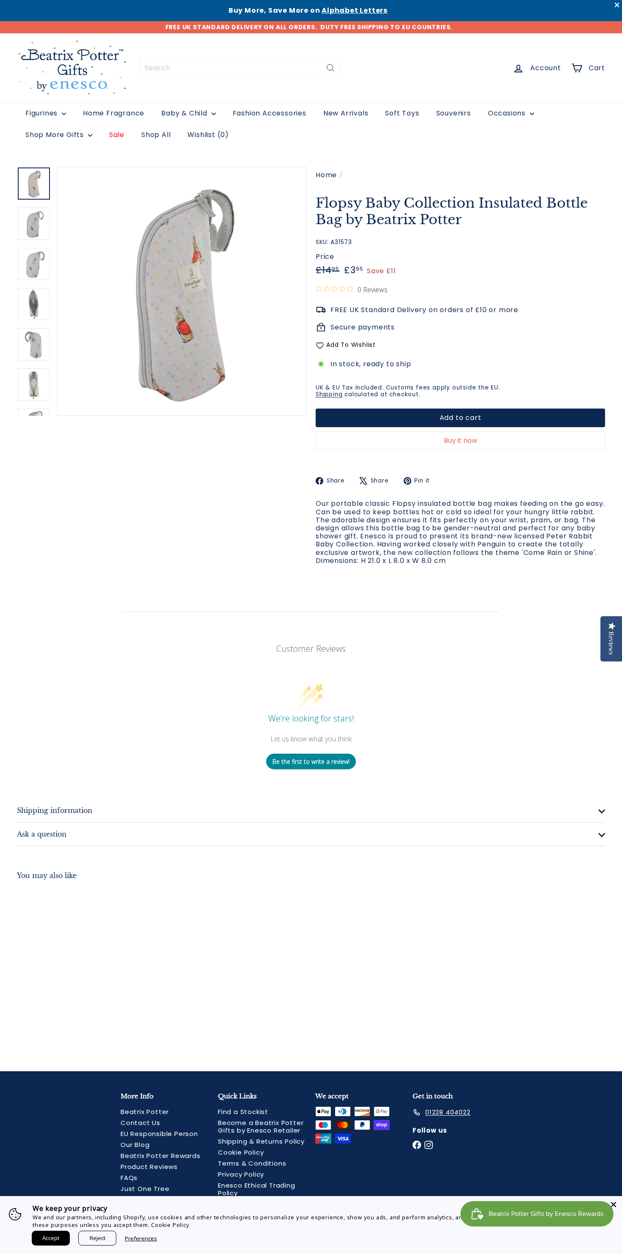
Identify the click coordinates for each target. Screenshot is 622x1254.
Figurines (42, 113)
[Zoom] (182, 291)
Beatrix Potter (145, 1111)
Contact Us (140, 1122)
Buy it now (460, 440)
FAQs (129, 1177)
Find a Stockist (243, 1111)
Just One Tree (145, 1188)
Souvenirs (453, 113)
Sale (116, 135)
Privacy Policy (241, 1174)
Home (326, 175)
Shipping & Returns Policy (261, 1141)
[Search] (330, 68)
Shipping (329, 394)
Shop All (156, 135)
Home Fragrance (113, 113)
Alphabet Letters (355, 10)
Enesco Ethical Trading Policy (256, 1189)
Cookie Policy (241, 1152)
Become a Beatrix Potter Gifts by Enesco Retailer (260, 1126)
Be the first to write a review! (311, 761)
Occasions (508, 113)
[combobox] (240, 68)
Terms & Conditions (252, 1163)
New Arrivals (346, 113)
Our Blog (135, 1144)
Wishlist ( (206, 135)
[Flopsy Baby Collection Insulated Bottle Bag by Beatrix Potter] (62, 969)
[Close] (613, 1204)
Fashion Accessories (269, 113)
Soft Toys (402, 113)
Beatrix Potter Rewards (161, 1155)
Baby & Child (185, 113)
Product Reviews (149, 1166)
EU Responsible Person (159, 1133)
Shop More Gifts (55, 135)
